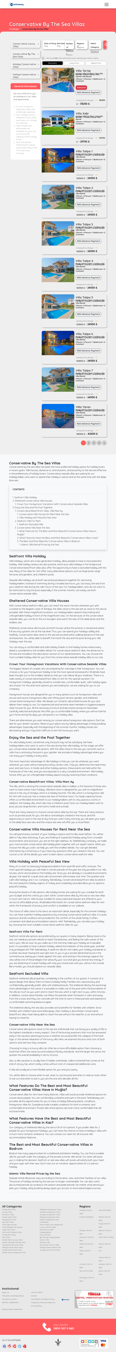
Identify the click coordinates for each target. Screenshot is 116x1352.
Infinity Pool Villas (9, 1209)
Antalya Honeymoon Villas (50, 1214)
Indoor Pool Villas (8, 1230)
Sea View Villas (8, 1222)
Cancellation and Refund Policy (43, 1299)
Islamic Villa (44, 1240)
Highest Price (96, 63)
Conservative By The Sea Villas (14, 1242)
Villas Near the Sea (9, 1225)
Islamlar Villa (45, 1242)
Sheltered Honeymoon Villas (50, 1209)
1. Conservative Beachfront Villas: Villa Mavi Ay (39, 510)
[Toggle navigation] (106, 4)
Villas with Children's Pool (12, 1232)
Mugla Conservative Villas (12, 1250)
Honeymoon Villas (9, 1220)
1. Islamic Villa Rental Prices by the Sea (39, 544)
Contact (34, 1296)
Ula (100, 1251)
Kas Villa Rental (105, 1210)
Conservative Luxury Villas (12, 1240)
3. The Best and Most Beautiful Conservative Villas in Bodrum (48, 541)
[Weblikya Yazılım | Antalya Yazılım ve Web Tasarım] (58, 1341)
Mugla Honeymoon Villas (49, 1220)
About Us (5, 1292)
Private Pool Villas (9, 1235)
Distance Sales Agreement (12, 1309)
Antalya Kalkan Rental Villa (50, 1247)
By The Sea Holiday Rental (50, 1237)
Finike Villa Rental (86, 1217)
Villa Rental (44, 1222)
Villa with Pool (45, 1235)
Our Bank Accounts (9, 1299)
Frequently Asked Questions (13, 1296)
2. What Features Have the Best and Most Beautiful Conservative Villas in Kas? (57, 537)
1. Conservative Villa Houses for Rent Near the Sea (43, 514)
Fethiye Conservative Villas (12, 1247)
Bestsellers (52, 63)
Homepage (14, 29)
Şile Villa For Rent (86, 1271)
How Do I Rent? (36, 1292)
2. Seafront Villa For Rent (28, 521)
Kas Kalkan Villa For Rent (49, 1245)
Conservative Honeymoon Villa (13, 1252)
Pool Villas (6, 1237)
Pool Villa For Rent (47, 1230)
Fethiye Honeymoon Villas (50, 1217)
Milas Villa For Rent (106, 1237)
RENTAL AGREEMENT (10, 1302)
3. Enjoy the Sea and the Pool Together (33, 507)
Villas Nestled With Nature (12, 1227)
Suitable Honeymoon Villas (50, 1212)
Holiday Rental (45, 1232)
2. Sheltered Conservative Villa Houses (32, 500)
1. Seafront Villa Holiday (25, 497)
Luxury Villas (7, 1212)
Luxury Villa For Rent (48, 1227)
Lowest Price (74, 63)
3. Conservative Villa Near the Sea (32, 527)
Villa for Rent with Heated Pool (51, 1225)
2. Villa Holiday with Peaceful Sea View (37, 517)
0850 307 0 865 (64, 1328)
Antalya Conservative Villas (12, 1245)
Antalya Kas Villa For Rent (50, 1250)
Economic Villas (8, 1214)
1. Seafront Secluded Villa (30, 524)
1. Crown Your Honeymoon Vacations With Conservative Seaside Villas (51, 504)
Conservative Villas (9, 1217)
